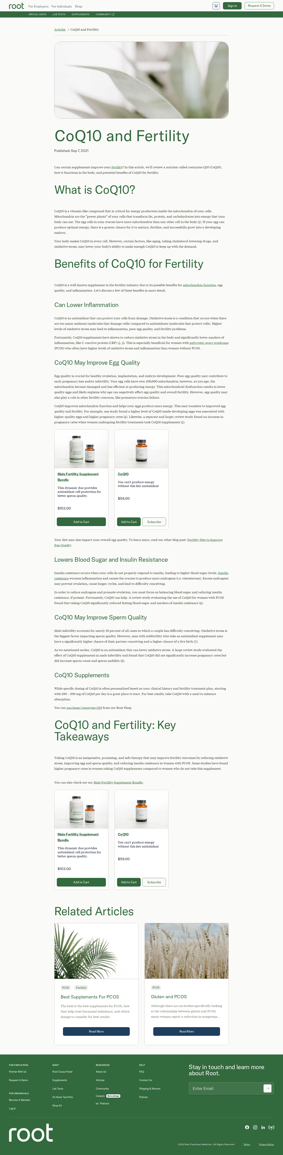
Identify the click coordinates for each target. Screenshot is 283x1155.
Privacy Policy (266, 1144)
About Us (101, 1071)
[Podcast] (271, 1127)
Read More (96, 1031)
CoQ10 (123, 474)
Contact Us (145, 1080)
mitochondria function (199, 285)
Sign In (232, 6)
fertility (116, 167)
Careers (100, 1095)
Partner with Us (18, 1071)
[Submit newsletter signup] (267, 1088)
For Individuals (62, 6)
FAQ (141, 1071)
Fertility (81, 987)
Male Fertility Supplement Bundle (118, 782)
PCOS (65, 987)
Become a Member (19, 1099)
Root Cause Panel (62, 1071)
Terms (247, 1144)
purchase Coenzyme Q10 (84, 708)
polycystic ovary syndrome (209, 343)
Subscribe (154, 522)
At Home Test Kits (62, 1097)
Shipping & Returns (150, 1088)
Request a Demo (18, 1080)
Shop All (57, 1105)
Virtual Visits (37, 14)
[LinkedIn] (263, 1127)
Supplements (81, 14)
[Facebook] (247, 1127)
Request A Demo (259, 6)
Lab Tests (59, 14)
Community (104, 14)
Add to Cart (81, 522)
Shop (78, 6)
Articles (59, 29)
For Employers (38, 6)
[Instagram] (255, 1127)
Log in (12, 1108)
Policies (143, 1097)
